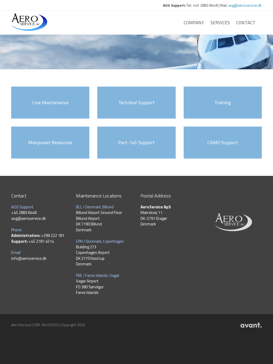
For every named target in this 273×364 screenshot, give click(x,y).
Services (220, 22)
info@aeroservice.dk (28, 258)
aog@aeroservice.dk (245, 5)
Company (194, 22)
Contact (245, 22)
